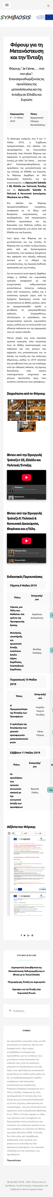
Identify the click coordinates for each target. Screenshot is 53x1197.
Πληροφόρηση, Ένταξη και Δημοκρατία (26, 981)
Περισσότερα (14, 1160)
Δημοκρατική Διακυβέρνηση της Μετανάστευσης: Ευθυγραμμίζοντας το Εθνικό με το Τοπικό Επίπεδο (26, 971)
